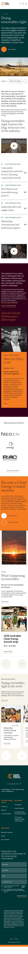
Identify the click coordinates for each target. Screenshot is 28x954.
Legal (11, 939)
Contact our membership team (8, 305)
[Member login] (23, 3)
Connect (6, 403)
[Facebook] (7, 783)
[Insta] (9, 783)
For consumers (5, 839)
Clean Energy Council (13, 942)
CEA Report (18, 804)
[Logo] (14, 776)
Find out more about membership (9, 302)
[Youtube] (17, 783)
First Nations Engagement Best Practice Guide (20, 819)
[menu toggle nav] (26, 3)
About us (3, 810)
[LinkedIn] (12, 784)
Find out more (7, 743)
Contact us (4, 806)
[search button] (20, 3)
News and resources (7, 832)
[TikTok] (20, 784)
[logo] (5, 3)
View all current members (13, 470)
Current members (6, 813)
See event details (8, 651)
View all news (4, 700)
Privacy (16, 939)
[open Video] (14, 145)
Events (3, 836)
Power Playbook (19, 808)
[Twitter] (14, 783)
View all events (4, 601)
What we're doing (15, 81)
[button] (22, 664)
